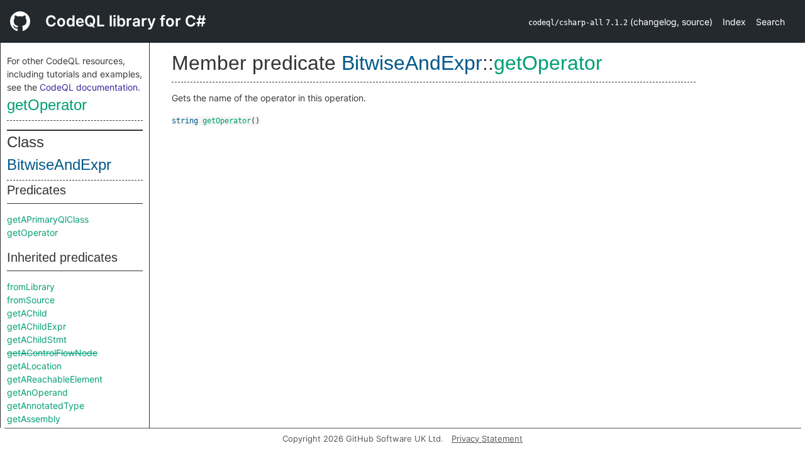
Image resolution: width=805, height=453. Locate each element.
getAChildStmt (37, 339)
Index (734, 21)
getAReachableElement (55, 379)
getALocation (34, 366)
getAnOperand (37, 392)
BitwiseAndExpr (59, 164)
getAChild (27, 313)
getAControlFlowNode (52, 352)
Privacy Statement (487, 438)
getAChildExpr (36, 326)
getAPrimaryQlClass (48, 219)
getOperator (47, 104)
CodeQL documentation (89, 87)
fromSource (31, 299)
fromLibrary (31, 286)
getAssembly (33, 418)
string (185, 120)
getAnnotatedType (45, 405)
